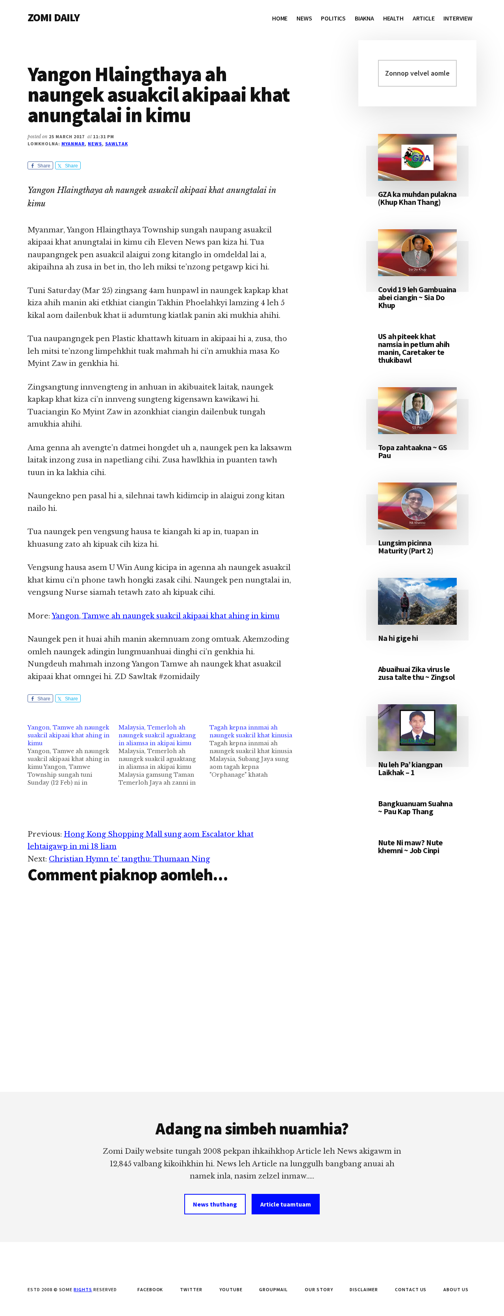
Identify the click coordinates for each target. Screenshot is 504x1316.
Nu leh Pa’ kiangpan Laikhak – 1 (410, 768)
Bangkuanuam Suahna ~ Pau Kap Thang (415, 807)
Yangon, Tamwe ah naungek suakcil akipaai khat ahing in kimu (166, 616)
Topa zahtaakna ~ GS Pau (412, 451)
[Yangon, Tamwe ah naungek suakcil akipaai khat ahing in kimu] (73, 755)
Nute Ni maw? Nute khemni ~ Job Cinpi (410, 846)
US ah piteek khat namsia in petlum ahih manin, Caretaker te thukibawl (413, 348)
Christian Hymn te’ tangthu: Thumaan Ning (129, 859)
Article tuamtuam (285, 1204)
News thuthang (215, 1204)
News (95, 144)
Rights (83, 1289)
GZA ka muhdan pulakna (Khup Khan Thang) (417, 198)
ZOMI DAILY (54, 17)
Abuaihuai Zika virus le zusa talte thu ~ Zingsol (416, 673)
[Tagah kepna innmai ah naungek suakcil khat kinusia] (254, 751)
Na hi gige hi (398, 638)
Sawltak (116, 144)
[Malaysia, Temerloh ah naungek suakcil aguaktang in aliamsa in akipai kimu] (164, 755)
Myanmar (73, 144)
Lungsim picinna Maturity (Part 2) (406, 546)
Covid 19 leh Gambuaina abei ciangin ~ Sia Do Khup (417, 297)
